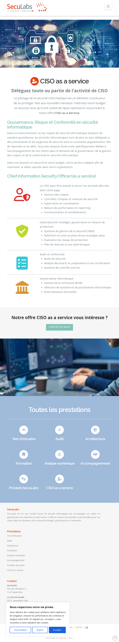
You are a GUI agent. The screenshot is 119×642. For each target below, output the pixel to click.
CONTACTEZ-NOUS (59, 327)
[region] (38, 619)
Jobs (70, 627)
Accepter (57, 630)
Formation (24, 463)
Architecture (95, 439)
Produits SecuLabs (23, 488)
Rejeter (40, 630)
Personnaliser (20, 630)
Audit (59, 439)
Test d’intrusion (14, 535)
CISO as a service (59, 488)
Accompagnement (95, 463)
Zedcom (62, 638)
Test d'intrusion (24, 439)
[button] (108, 6)
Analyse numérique (59, 463)
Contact (79, 627)
